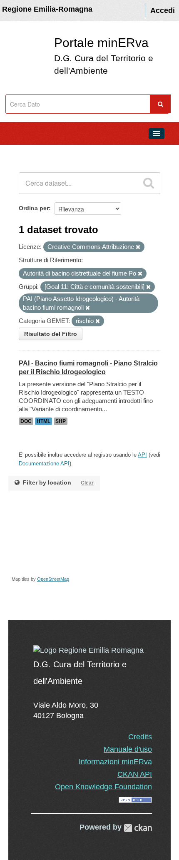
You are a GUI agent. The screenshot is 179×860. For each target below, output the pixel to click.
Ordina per (34, 208)
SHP (60, 421)
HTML (43, 421)
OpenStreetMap (53, 579)
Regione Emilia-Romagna (47, 9)
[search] (148, 183)
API (142, 455)
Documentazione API (44, 463)
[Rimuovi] (138, 247)
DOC (26, 421)
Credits (140, 737)
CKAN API (134, 774)
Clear (87, 483)
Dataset (23, 152)
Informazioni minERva (115, 762)
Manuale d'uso (128, 749)
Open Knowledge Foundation (103, 787)
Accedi (162, 10)
